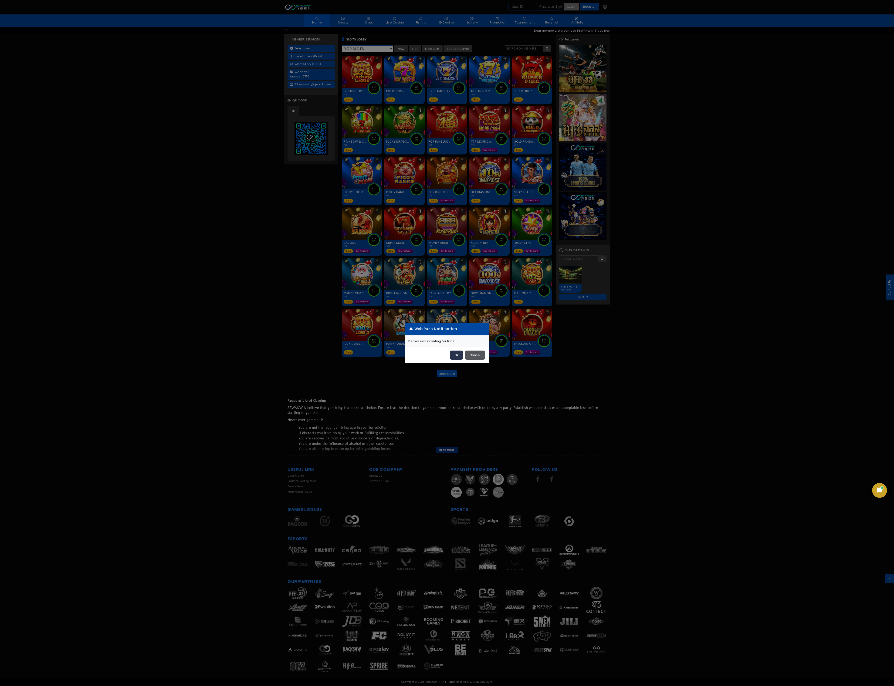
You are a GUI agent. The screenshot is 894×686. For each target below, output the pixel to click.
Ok (456, 355)
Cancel (475, 355)
